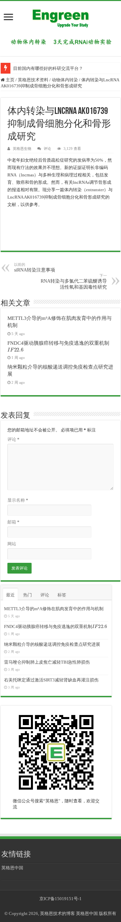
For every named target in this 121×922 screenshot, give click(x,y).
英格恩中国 (12, 867)
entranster (95, 189)
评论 (47, 148)
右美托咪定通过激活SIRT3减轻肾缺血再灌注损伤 (51, 679)
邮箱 (13, 522)
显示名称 (17, 500)
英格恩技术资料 (33, 79)
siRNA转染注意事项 (34, 267)
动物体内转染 (65, 79)
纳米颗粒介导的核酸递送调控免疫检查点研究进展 (52, 644)
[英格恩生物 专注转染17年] (60, 41)
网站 (11, 543)
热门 (27, 594)
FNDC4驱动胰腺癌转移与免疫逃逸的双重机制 (55, 626)
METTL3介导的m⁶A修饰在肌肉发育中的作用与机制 (54, 608)
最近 (10, 594)
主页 (9, 79)
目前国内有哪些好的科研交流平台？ (48, 68)
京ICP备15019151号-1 (60, 898)
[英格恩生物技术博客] (60, 16)
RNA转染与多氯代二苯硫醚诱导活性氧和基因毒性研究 (74, 282)
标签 (61, 594)
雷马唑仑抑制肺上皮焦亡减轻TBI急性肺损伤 (47, 662)
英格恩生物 (22, 148)
